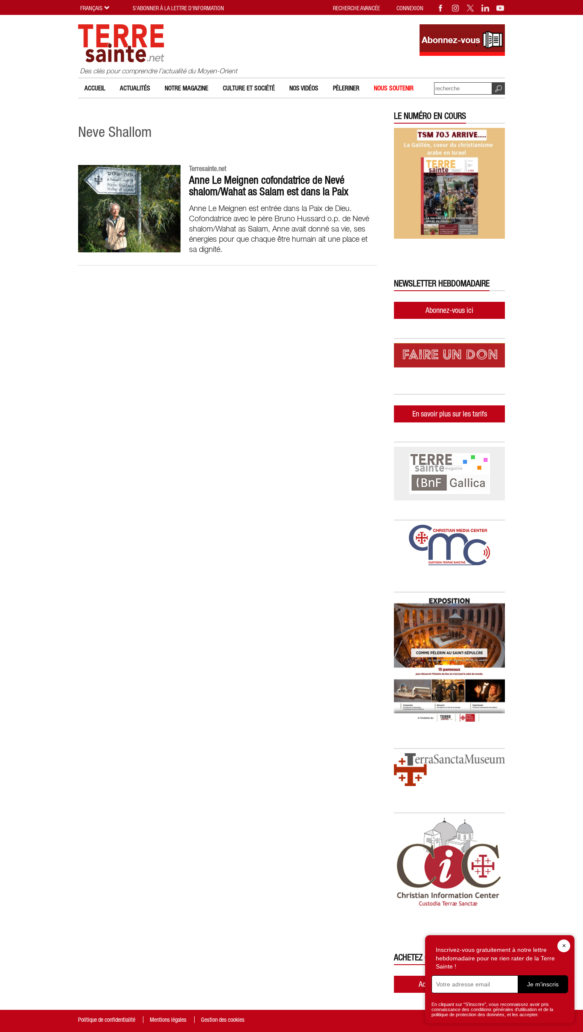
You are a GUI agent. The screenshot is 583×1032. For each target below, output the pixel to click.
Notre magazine (186, 88)
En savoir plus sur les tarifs (449, 413)
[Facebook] (441, 8)
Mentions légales (168, 1019)
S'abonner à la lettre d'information (178, 8)
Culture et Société (249, 88)
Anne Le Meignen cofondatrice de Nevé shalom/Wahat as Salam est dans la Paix (268, 185)
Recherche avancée (356, 8)
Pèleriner (346, 88)
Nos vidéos (303, 88)
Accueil (95, 88)
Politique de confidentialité (106, 1019)
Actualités (135, 88)
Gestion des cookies (223, 1019)
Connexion (409, 8)
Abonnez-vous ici (449, 310)
